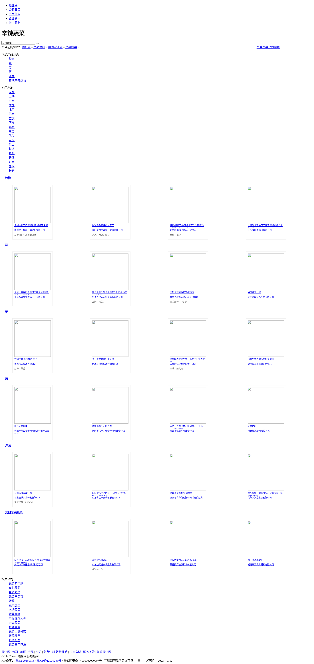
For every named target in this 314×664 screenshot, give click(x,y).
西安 (12, 122)
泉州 (12, 153)
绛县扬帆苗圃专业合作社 (182, 431)
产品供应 (14, 14)
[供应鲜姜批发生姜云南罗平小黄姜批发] (187, 355)
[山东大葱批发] (32, 422)
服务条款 (89, 651)
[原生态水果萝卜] (265, 556)
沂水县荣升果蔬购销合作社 (105, 364)
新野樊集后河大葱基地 (258, 431)
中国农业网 (55, 47)
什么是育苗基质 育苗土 (181, 493)
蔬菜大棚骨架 (17, 631)
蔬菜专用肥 (16, 583)
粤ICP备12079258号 (48, 660)
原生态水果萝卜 (255, 560)
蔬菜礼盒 (14, 640)
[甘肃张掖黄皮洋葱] (32, 489)
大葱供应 (252, 426)
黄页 (23, 651)
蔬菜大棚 (14, 614)
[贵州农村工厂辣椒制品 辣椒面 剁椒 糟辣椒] (32, 222)
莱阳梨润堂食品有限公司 (260, 497)
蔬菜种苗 (14, 635)
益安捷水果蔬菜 (99, 560)
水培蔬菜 (14, 609)
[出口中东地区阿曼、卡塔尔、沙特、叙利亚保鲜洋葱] (109, 489)
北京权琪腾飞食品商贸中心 (183, 230)
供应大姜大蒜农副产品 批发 (183, 560)
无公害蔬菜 (16, 596)
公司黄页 (14, 9)
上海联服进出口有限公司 (260, 230)
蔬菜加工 (14, 605)
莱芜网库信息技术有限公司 (261, 297)
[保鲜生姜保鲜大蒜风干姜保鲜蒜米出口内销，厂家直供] (32, 288)
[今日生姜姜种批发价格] (109, 355)
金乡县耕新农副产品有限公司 (184, 297)
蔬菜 (12, 601)
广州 (12, 100)
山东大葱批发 (20, 426)
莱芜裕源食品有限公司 (25, 364)
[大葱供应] (265, 422)
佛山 (12, 144)
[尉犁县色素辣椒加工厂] (109, 222)
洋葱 (12, 76)
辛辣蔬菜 (71, 47)
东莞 (12, 131)
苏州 (12, 114)
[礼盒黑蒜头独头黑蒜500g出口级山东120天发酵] (109, 288)
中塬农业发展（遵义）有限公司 (29, 230)
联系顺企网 (104, 651)
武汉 (12, 135)
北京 (12, 109)
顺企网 (13, 5)
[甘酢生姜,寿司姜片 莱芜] (32, 355)
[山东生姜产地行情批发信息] (265, 355)
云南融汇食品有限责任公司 (183, 364)
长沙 (12, 148)
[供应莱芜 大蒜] (265, 288)
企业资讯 (14, 18)
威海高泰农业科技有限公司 (261, 564)
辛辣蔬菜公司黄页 (268, 47)
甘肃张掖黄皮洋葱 (23, 493)
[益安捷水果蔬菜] (109, 556)
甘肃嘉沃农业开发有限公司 (27, 497)
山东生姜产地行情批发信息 (261, 359)
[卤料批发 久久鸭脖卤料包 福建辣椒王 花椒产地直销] (32, 556)
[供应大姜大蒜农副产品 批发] (187, 556)
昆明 (12, 166)
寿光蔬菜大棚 (17, 618)
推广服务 (14, 22)
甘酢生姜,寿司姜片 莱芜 (25, 359)
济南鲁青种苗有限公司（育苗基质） (187, 497)
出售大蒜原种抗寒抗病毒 (182, 292)
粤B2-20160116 (24, 660)
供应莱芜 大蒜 (254, 292)
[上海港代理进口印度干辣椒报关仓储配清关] (265, 222)
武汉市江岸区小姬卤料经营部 (28, 564)
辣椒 (12, 58)
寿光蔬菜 (14, 622)
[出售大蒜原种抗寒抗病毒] (187, 288)
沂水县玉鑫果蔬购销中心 (260, 364)
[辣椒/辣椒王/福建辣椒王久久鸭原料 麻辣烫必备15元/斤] (187, 222)
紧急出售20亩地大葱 (102, 426)
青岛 (12, 140)
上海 (12, 96)
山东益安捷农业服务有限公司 (106, 564)
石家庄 (13, 162)
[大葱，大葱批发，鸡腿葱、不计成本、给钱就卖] (187, 422)
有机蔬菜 (14, 587)
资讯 (38, 651)
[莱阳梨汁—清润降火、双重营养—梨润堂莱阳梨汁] (265, 489)
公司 (15, 651)
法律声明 (75, 651)
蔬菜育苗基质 (17, 644)
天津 (12, 157)
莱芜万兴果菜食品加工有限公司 (29, 297)
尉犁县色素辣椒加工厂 (103, 225)
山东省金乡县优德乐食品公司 (106, 497)
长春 (12, 170)
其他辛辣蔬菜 (17, 80)
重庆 (12, 118)
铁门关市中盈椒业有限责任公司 (107, 230)
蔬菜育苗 (14, 627)
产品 (31, 651)
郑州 (12, 127)
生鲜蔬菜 (14, 592)
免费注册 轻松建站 (55, 651)
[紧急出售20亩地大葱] (109, 422)
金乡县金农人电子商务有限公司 (107, 297)
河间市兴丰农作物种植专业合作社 (108, 431)
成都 (12, 105)
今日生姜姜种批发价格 (103, 359)
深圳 (12, 92)
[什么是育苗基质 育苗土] (187, 489)
